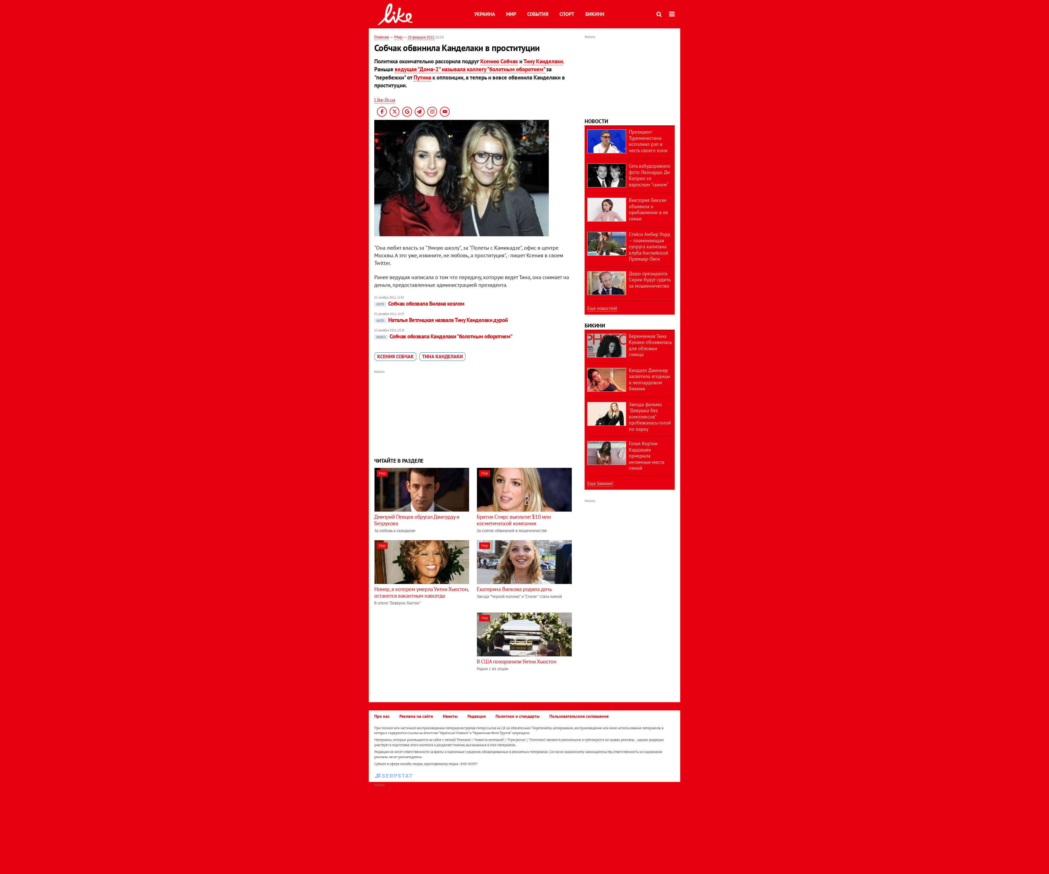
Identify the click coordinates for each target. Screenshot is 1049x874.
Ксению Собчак (499, 61)
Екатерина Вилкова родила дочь (514, 589)
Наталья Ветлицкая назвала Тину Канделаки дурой (442, 320)
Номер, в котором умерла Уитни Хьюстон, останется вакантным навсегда (421, 592)
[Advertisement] (473, 413)
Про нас (382, 716)
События (537, 14)
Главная (381, 37)
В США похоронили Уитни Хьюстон (516, 661)
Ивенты (450, 716)
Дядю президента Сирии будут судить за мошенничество (649, 279)
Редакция (476, 716)
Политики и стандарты (518, 716)
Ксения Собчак (395, 356)
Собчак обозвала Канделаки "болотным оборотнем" (444, 336)
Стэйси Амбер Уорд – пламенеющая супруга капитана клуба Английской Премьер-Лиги (649, 246)
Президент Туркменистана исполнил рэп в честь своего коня (648, 141)
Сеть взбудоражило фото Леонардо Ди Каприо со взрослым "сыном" (649, 175)
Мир (511, 14)
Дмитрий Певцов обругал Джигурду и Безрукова (416, 520)
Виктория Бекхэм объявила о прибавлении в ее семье (648, 209)
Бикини (594, 14)
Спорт (566, 14)
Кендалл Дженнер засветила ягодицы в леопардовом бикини (649, 379)
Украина (484, 14)
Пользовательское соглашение (579, 716)
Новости (596, 121)
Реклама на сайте (416, 716)
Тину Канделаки (543, 61)
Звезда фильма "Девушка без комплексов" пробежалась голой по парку (650, 416)
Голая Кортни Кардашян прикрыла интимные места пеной (646, 455)
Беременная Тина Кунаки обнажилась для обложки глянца (650, 345)
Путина (422, 77)
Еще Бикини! (600, 483)
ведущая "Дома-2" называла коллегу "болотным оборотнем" (470, 69)
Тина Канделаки (442, 356)
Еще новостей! (602, 308)
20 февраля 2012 (421, 37)
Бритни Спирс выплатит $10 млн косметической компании (514, 520)
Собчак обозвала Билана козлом (420, 303)
